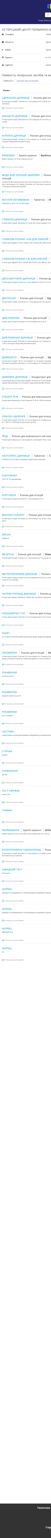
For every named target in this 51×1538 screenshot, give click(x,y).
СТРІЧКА (7, 751)
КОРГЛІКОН (22, 495)
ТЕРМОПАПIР (10, 770)
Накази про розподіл (27, 80)
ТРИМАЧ (7, 810)
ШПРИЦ (7, 889)
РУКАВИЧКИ (9, 672)
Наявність (8, 80)
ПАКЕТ (6, 633)
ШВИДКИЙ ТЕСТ (12, 869)
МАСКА (6, 534)
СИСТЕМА (8, 731)
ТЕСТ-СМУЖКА (11, 790)
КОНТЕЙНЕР (9, 475)
